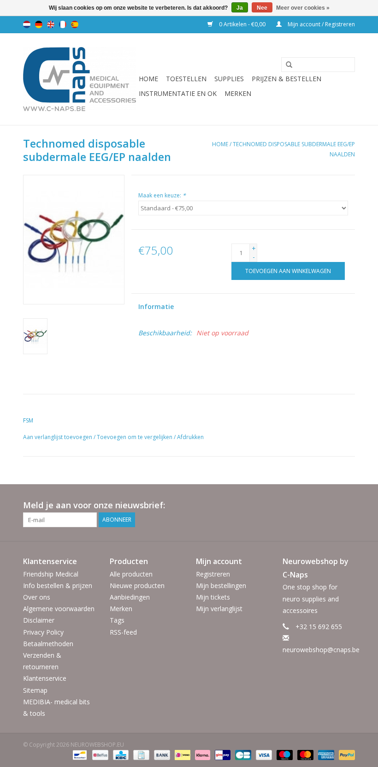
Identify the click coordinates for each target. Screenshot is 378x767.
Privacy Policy (43, 632)
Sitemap (35, 690)
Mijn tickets (213, 597)
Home (148, 78)
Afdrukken (190, 437)
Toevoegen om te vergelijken (135, 437)
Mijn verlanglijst (219, 608)
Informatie (156, 306)
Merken (237, 93)
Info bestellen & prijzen (57, 585)
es (74, 24)
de (38, 24)
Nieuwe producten (137, 585)
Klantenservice (44, 678)
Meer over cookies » (303, 8)
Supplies (229, 78)
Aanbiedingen (130, 597)
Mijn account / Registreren (320, 24)
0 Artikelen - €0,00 (242, 24)
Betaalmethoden (48, 643)
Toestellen (186, 78)
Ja (239, 8)
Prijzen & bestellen (286, 78)
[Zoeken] (285, 65)
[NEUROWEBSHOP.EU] (79, 79)
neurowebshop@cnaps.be (321, 649)
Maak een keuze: (162, 195)
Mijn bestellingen (221, 585)
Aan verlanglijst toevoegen (57, 437)
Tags (117, 620)
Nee (262, 8)
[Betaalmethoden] (79, 754)
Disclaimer (38, 620)
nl (26, 24)
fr (62, 24)
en (50, 24)
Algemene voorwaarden (58, 608)
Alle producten (131, 574)
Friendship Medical (50, 574)
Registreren (213, 574)
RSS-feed (123, 632)
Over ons (36, 597)
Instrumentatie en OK (178, 93)
